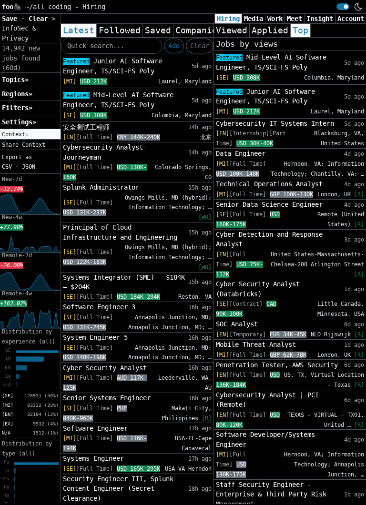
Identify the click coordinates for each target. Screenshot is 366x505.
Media (253, 18)
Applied (270, 30)
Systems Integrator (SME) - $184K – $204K (124, 282)
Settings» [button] (19, 122)
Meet (294, 18)
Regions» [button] (17, 94)
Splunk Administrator (101, 187)
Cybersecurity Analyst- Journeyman (105, 152)
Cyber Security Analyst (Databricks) (258, 288)
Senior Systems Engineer (107, 398)
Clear (199, 46)
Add (174, 46)
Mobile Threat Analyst (256, 344)
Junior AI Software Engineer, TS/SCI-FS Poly (112, 66)
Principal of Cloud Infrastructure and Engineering (120, 232)
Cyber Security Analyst (105, 368)
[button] (30, 134)
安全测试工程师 (86, 127)
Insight (319, 18)
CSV (7, 166)
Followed (120, 30)
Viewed (231, 30)
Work (275, 18)
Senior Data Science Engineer (269, 204)
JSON (28, 166)
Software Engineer (95, 428)
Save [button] (11, 18)
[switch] (342, 6)
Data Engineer (240, 153)
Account (350, 18)
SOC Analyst (237, 324)
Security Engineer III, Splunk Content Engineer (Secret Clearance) (118, 488)
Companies (199, 30)
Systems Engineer (93, 458)
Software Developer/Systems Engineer (265, 439)
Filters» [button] (17, 107)
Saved (158, 30)
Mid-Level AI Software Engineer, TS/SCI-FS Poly (118, 100)
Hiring (228, 18)
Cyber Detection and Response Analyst (269, 239)
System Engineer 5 (95, 337)
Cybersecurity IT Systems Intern (275, 123)
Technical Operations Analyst (269, 184)
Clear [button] (40, 18)
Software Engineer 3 (99, 307)
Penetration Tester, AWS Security (277, 365)
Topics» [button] (15, 79)
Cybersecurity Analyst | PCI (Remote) (267, 399)
